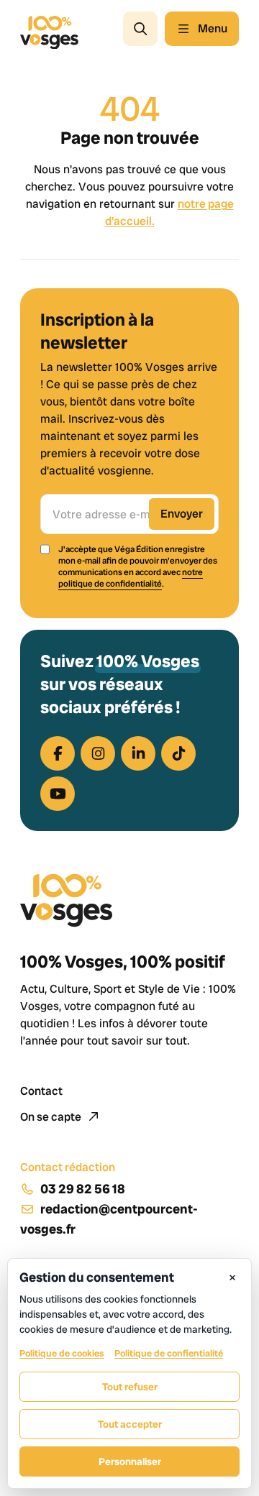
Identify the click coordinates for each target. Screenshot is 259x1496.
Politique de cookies (61, 1353)
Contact (41, 1090)
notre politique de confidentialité (130, 577)
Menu (212, 28)
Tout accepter (130, 1424)
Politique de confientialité (168, 1353)
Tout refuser (130, 1386)
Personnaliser (130, 1461)
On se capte (51, 1116)
